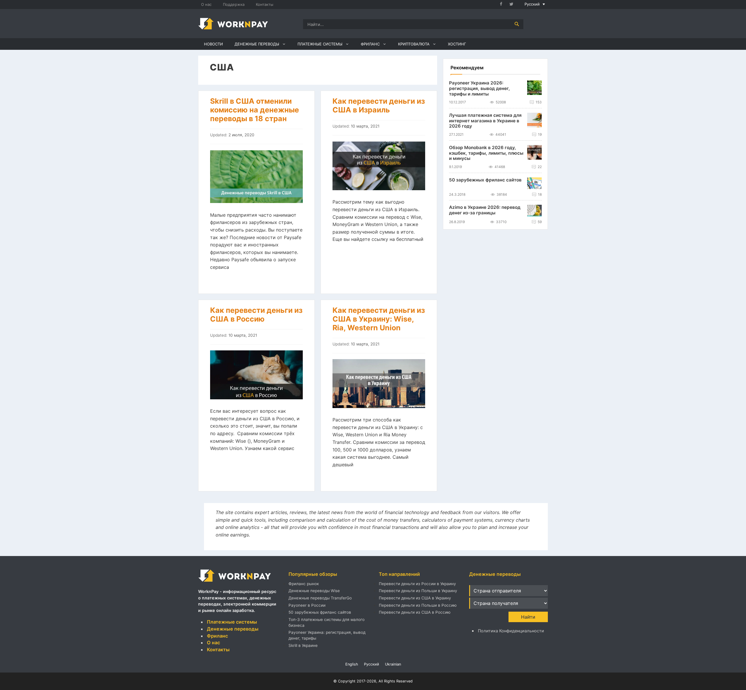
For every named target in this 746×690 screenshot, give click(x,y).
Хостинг (457, 44)
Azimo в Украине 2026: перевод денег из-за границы (484, 210)
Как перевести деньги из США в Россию (256, 314)
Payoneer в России (307, 605)
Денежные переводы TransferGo (320, 598)
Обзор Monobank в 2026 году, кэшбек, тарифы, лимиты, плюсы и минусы (486, 153)
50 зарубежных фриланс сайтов (485, 180)
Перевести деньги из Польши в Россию (418, 605)
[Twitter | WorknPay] (514, 4)
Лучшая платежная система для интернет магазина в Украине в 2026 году (485, 121)
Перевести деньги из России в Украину (417, 583)
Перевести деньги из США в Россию (415, 612)
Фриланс (370, 44)
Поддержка (233, 4)
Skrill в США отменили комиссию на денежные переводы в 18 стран (254, 110)
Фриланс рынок (303, 583)
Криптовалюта (414, 44)
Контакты (264, 4)
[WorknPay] (233, 23)
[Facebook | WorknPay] (503, 4)
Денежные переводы (232, 629)
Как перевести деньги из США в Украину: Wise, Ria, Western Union (378, 319)
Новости (213, 44)
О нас (206, 4)
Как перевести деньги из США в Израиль (378, 105)
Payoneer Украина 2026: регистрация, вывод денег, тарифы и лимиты (479, 88)
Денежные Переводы (257, 44)
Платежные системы (320, 44)
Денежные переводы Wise (314, 590)
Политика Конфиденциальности (511, 630)
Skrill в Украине (303, 645)
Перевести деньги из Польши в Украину (418, 590)
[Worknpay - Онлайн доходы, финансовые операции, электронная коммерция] (234, 582)
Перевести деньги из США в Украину (415, 598)
